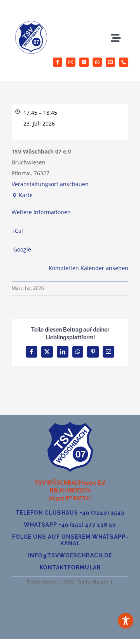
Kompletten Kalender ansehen (88, 268)
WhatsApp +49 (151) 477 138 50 (70, 525)
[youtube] (84, 62)
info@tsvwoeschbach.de (70, 555)
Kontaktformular (70, 567)
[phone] (123, 62)
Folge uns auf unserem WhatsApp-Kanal (70, 540)
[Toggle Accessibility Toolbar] (125, 620)
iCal (18, 230)
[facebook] (57, 62)
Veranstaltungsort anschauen (50, 184)
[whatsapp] (97, 62)
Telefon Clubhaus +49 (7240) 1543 (70, 513)
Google (22, 249)
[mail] (110, 62)
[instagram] (70, 62)
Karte (22, 196)
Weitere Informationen (41, 212)
